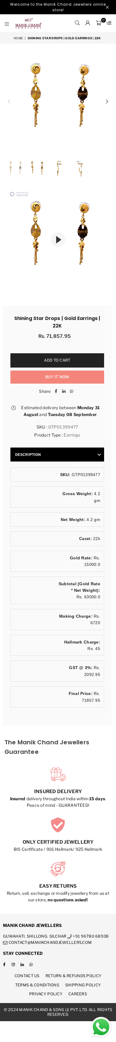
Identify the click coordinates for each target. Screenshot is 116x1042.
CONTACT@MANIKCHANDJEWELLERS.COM (49, 942)
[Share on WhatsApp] (72, 391)
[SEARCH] (77, 23)
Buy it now (57, 376)
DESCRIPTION (28, 454)
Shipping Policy (83, 985)
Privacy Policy (45, 993)
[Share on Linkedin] (64, 391)
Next (107, 101)
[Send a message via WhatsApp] (101, 1027)
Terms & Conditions (37, 985)
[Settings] (108, 23)
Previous (8, 101)
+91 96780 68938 (90, 936)
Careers (77, 993)
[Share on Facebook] (56, 391)
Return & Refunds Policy (73, 975)
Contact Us (27, 975)
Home (18, 38)
